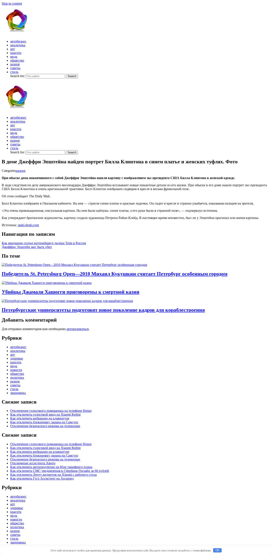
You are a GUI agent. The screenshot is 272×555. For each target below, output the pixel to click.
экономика (18, 393)
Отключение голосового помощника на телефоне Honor (51, 410)
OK (217, 550)
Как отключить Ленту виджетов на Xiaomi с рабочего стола (53, 474)
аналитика (17, 45)
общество (17, 60)
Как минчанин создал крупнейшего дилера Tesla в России (44, 243)
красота (15, 53)
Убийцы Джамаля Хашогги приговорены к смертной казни (70, 292)
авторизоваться (78, 329)
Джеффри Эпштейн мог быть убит (27, 247)
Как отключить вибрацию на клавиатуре (39, 418)
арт (12, 49)
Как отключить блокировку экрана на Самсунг (44, 422)
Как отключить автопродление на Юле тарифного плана (51, 467)
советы (15, 68)
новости (16, 370)
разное (15, 64)
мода (13, 56)
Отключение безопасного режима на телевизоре (45, 426)
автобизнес (18, 41)
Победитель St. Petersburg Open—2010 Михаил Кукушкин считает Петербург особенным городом (114, 274)
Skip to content (12, 3)
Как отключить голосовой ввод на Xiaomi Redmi (45, 414)
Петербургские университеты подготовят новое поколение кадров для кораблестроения (103, 310)
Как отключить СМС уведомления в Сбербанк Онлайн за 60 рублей (59, 471)
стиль (14, 72)
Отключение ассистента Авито (32, 463)
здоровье (16, 358)
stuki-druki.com (28, 225)
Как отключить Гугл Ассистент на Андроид (42, 478)
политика (17, 377)
